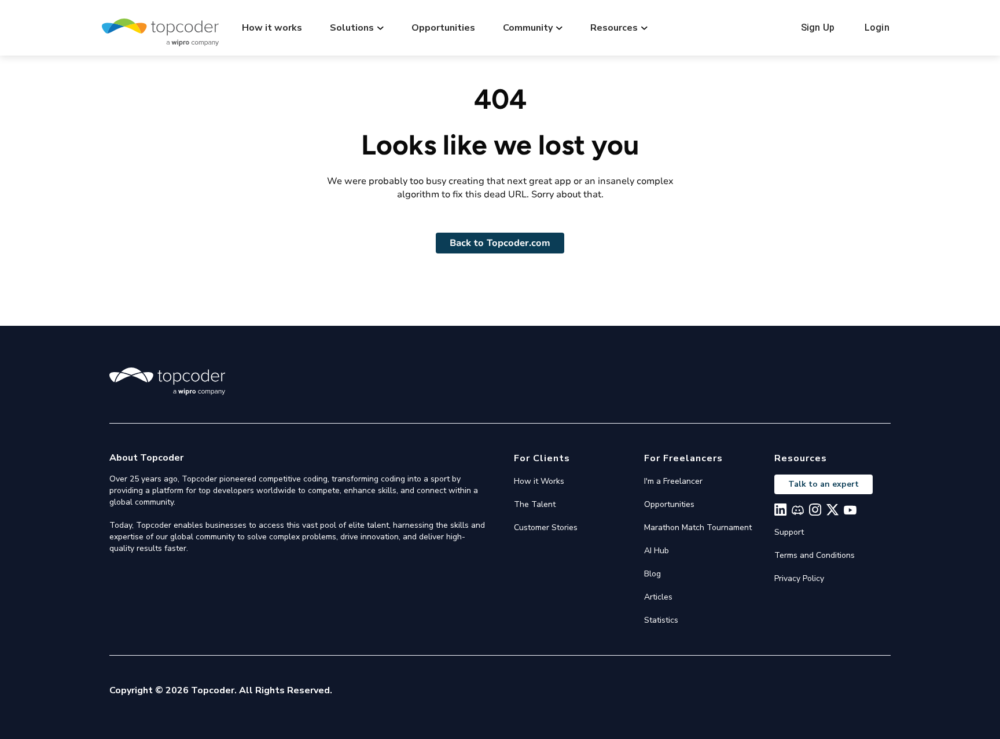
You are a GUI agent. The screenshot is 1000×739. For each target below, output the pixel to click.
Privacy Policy (799, 578)
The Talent (535, 504)
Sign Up (817, 27)
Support (789, 532)
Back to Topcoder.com (500, 243)
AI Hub (656, 550)
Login (877, 27)
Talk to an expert (823, 484)
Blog (652, 573)
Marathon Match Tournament (698, 527)
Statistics (661, 620)
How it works (272, 27)
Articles (658, 596)
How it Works (539, 481)
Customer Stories (546, 527)
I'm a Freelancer (673, 481)
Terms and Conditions (814, 555)
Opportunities (443, 27)
